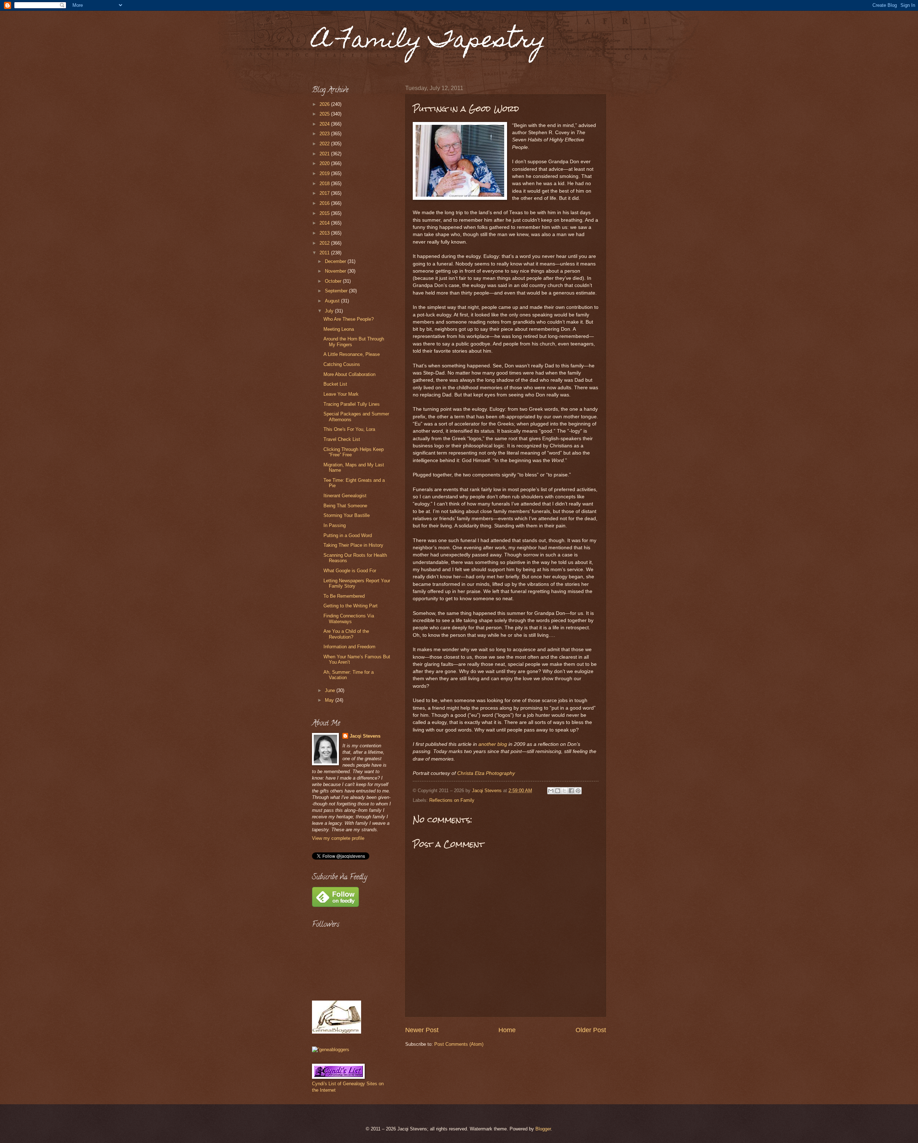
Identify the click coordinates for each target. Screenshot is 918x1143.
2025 (325, 114)
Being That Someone (345, 505)
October (334, 281)
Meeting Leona (338, 329)
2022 (325, 143)
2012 (325, 243)
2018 (325, 183)
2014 (325, 223)
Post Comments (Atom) (458, 1044)
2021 (325, 153)
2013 (325, 233)
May (330, 700)
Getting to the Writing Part (350, 605)
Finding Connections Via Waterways (348, 618)
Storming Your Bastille (346, 515)
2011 (325, 252)
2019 (325, 173)
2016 (325, 203)
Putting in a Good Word (347, 535)
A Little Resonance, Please (351, 354)
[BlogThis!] (557, 790)
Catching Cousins (341, 364)
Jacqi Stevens (365, 736)
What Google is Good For (349, 570)
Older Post (591, 1030)
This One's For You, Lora (349, 429)
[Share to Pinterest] (578, 790)
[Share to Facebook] (571, 790)
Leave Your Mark (341, 394)
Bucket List (335, 384)
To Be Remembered (344, 596)
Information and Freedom (349, 646)
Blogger (543, 1129)
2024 (325, 124)
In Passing (334, 525)
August (333, 301)
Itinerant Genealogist (344, 495)
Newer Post (422, 1030)
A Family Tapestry (429, 42)
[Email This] (550, 790)
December (336, 261)
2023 (325, 133)
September (337, 290)
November (336, 271)
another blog (492, 744)
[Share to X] (564, 790)
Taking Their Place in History (353, 545)
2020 (325, 163)
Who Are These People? (348, 319)
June (330, 690)
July (330, 311)
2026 (325, 104)
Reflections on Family (451, 800)
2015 (325, 213)
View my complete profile (338, 838)
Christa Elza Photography (486, 773)
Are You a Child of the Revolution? (346, 634)
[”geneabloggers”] (330, 1049)
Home (507, 1030)
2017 (325, 193)
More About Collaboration (349, 374)
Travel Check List (341, 439)
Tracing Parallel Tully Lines (351, 404)
